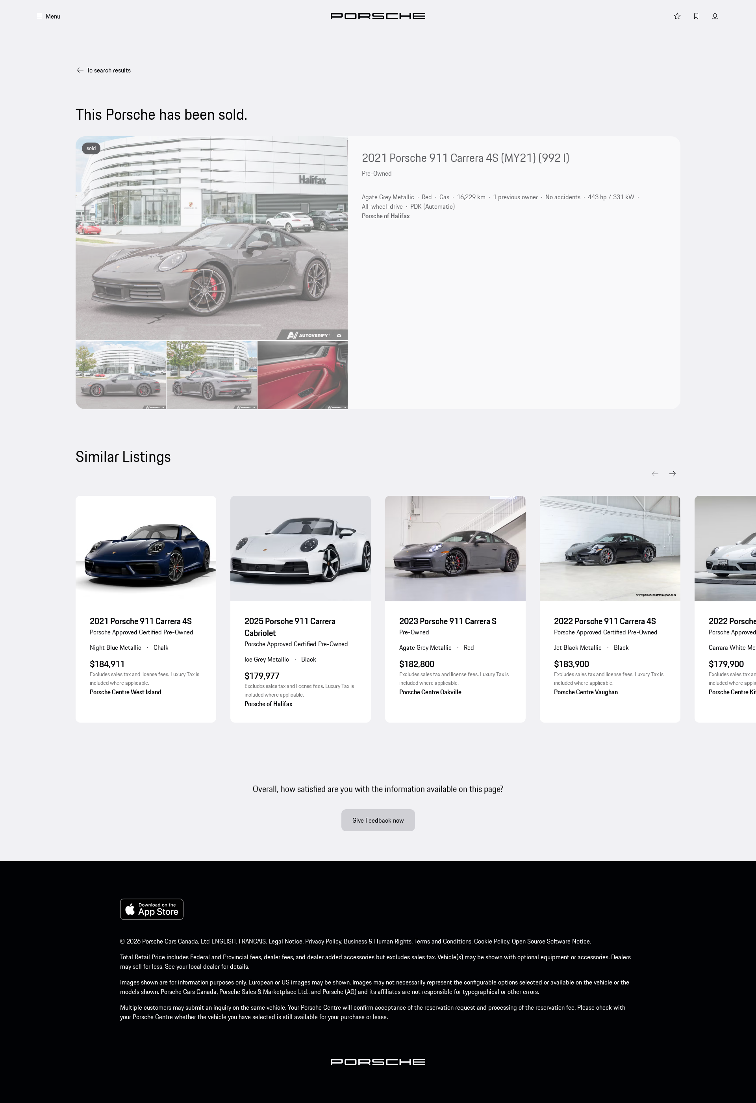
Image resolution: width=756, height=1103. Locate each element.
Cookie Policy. (492, 941)
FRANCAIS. (253, 941)
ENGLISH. (224, 941)
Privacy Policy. (323, 941)
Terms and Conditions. (443, 941)
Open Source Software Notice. (551, 941)
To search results (109, 70)
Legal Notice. (286, 941)
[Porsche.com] (378, 16)
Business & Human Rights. (378, 941)
